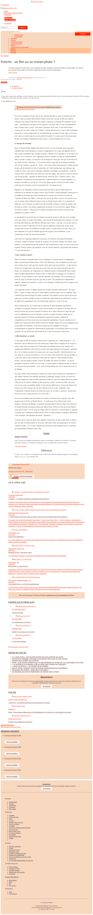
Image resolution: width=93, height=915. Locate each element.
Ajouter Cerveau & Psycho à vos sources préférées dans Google (39, 107)
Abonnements (13, 802)
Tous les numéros (12, 742)
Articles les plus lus (17, 652)
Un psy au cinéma (17, 88)
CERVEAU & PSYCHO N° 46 (24, 77)
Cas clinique (12, 835)
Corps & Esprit (13, 829)
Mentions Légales (14, 852)
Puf (10, 884)
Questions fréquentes (15, 846)
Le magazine (18, 36)
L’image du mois (13, 817)
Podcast (13, 52)
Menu (6, 11)
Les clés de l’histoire (15, 833)
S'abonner (4, 82)
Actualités (12, 815)
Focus (10, 819)
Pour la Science (13, 867)
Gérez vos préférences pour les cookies (20, 857)
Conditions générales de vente (17, 853)
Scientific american (14, 870)
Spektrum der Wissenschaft (17, 872)
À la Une (12, 692)
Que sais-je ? (12, 885)
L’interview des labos (15, 836)
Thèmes (11, 838)
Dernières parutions (10, 731)
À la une (11, 821)
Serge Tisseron (12, 72)
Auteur (46, 433)
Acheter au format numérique (23, 476)
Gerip (10, 882)
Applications (12, 805)
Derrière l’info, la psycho (16, 822)
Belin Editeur (13, 880)
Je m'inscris (46, 788)
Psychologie (5, 56)
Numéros (11, 804)
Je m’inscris (46, 686)
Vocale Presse (13, 894)
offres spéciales (10, 19)
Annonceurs (12, 859)
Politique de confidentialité (16, 855)
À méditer (12, 826)
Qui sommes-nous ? (14, 850)
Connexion (7, 23)
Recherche (7, 15)
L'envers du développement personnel (19, 828)
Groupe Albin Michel (11, 877)
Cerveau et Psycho (14, 868)
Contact (11, 848)
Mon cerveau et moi (14, 831)
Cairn (10, 892)
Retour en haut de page (7, 725)
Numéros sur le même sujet (21, 602)
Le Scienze (12, 874)
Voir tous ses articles (20, 446)
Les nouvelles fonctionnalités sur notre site (21, 860)
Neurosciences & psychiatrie (20, 47)
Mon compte (12, 809)
